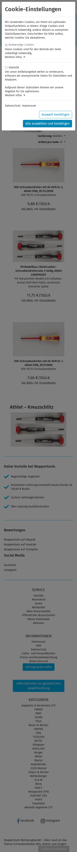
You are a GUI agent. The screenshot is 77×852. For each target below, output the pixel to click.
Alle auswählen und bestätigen (47, 123)
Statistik (13, 67)
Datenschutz (13, 105)
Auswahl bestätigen (55, 114)
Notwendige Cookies (21, 44)
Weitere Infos (14, 57)
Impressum (29, 105)
